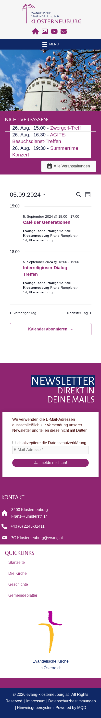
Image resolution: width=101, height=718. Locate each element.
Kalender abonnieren (47, 329)
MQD (81, 707)
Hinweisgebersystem (35, 707)
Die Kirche (17, 573)
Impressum (35, 701)
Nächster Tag (77, 313)
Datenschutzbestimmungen (72, 701)
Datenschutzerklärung (67, 443)
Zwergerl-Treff (65, 128)
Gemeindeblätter (22, 595)
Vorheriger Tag (24, 313)
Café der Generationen (46, 222)
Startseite (16, 562)
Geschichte (18, 584)
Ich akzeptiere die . (51, 443)
